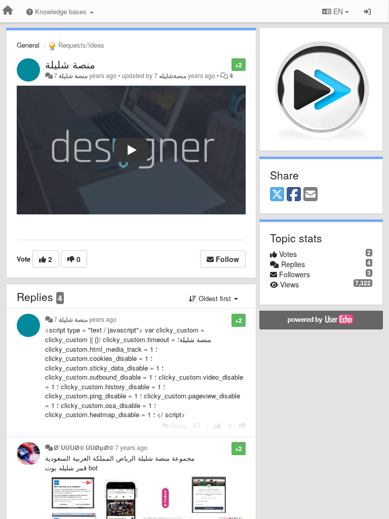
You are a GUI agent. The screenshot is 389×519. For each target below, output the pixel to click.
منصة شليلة (70, 64)
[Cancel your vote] (229, 425)
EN (338, 11)
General (28, 45)
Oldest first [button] (215, 298)
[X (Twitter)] (277, 194)
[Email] (310, 194)
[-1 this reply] (242, 425)
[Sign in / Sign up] (367, 11)
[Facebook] (294, 194)
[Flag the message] (226, 64)
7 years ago (131, 447)
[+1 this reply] (217, 425)
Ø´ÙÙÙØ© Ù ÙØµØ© (83, 447)
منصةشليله (172, 75)
